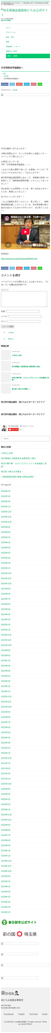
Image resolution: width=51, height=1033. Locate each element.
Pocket (34, 84)
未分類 (14, 90)
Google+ (19, 84)
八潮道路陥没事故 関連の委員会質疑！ (18, 477)
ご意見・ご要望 (11, 56)
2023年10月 (6, 645)
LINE (39, 84)
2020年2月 (6, 804)
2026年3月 (6, 496)
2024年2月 (6, 625)
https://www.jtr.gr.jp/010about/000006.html (19, 259)
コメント (5, 290)
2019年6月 (6, 840)
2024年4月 (6, 614)
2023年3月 (6, 681)
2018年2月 (6, 907)
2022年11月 (6, 702)
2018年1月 (6, 912)
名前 (3, 311)
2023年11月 (6, 640)
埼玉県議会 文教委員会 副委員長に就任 (18, 458)
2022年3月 (6, 743)
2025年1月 (6, 568)
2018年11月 (6, 866)
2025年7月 (6, 537)
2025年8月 (6, 532)
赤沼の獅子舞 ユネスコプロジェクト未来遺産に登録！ (24, 465)
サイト (4, 321)
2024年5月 (6, 609)
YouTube (33, 1014)
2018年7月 (6, 881)
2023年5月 (6, 671)
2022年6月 (6, 727)
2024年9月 (6, 589)
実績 (7, 42)
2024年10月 (6, 584)
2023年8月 (6, 655)
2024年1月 (6, 630)
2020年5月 (6, 794)
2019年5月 (6, 845)
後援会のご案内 (11, 51)
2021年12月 (6, 758)
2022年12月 (6, 696)
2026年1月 (6, 506)
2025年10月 (6, 522)
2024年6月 (6, 604)
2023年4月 (6, 676)
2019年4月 (6, 851)
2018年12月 (6, 861)
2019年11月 (6, 820)
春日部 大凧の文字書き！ (12, 472)
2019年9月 (6, 825)
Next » (11, 339)
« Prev (11, 333)
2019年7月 (6, 835)
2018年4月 (6, 897)
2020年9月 (6, 789)
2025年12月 (6, 512)
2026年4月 (6, 491)
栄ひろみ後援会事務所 (19, 1022)
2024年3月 (6, 619)
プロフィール (11, 32)
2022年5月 (6, 732)
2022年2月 (6, 748)
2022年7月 (6, 722)
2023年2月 (6, 686)
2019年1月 (6, 856)
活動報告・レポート (13, 46)
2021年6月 (6, 768)
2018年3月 (6, 902)
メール (4, 316)
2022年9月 (6, 712)
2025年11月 (6, 517)
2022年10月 (6, 707)
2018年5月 (6, 892)
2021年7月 (6, 763)
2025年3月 (6, 558)
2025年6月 (6, 542)
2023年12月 (6, 635)
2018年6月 (6, 886)
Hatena (27, 84)
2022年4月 (6, 738)
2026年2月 (6, 501)
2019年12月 (6, 815)
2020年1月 (6, 809)
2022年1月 (6, 753)
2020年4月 (6, 799)
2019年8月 (6, 830)
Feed (44, 1014)
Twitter (12, 84)
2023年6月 (6, 666)
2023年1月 (6, 691)
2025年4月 (6, 553)
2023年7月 (6, 661)
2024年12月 (6, 573)
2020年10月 (6, 784)
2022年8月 (6, 717)
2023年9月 (6, 650)
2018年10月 (6, 871)
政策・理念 (10, 37)
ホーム (8, 28)
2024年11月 (6, 578)
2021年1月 (6, 779)
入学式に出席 (7, 453)
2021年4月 (6, 773)
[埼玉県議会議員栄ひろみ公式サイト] (25, 14)
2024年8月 (6, 594)
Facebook (5, 84)
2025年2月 (6, 563)
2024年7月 (6, 599)
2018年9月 (6, 876)
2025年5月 (6, 548)
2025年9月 (6, 527)
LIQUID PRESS (26, 1024)
